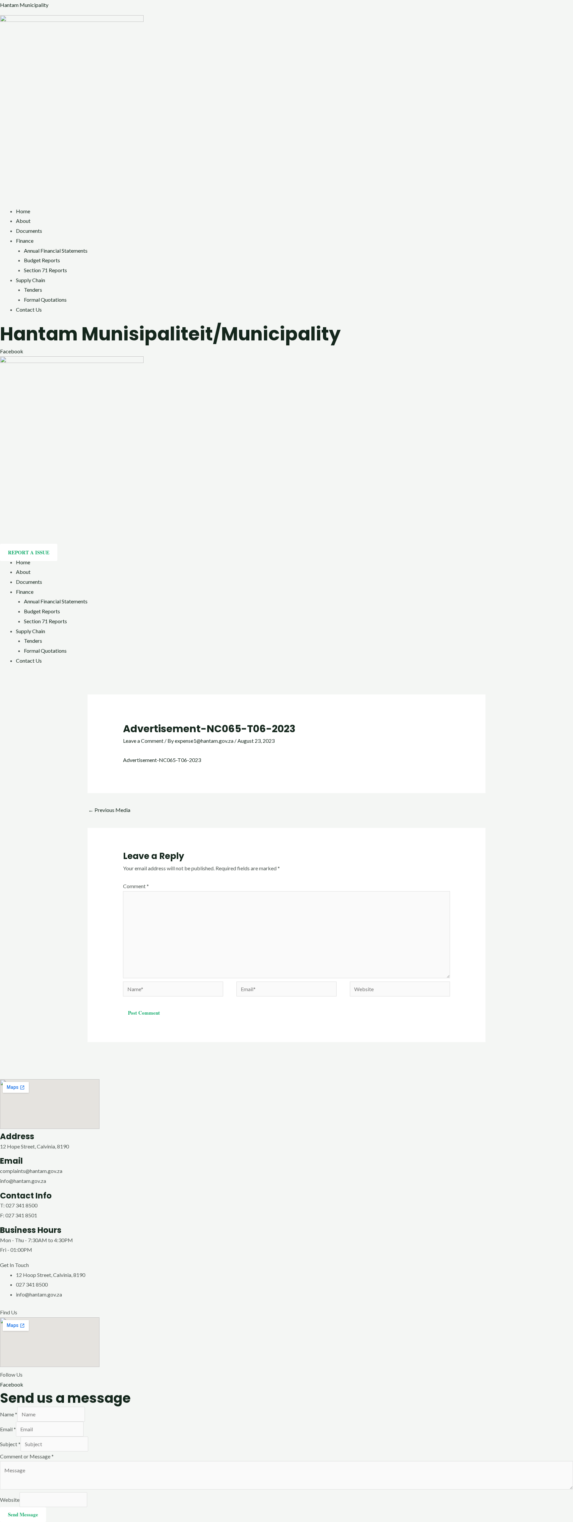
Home (23, 211)
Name (8, 1414)
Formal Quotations (45, 299)
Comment (136, 886)
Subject (10, 1444)
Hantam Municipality (24, 5)
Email (8, 1429)
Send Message (23, 1514)
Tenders (33, 289)
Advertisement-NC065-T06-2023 (162, 760)
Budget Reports (42, 260)
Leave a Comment (143, 740)
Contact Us (29, 309)
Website (10, 1500)
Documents (29, 231)
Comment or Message (27, 1456)
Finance (24, 240)
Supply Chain (30, 280)
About (23, 221)
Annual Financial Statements (56, 250)
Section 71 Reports (45, 270)
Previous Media (109, 810)
